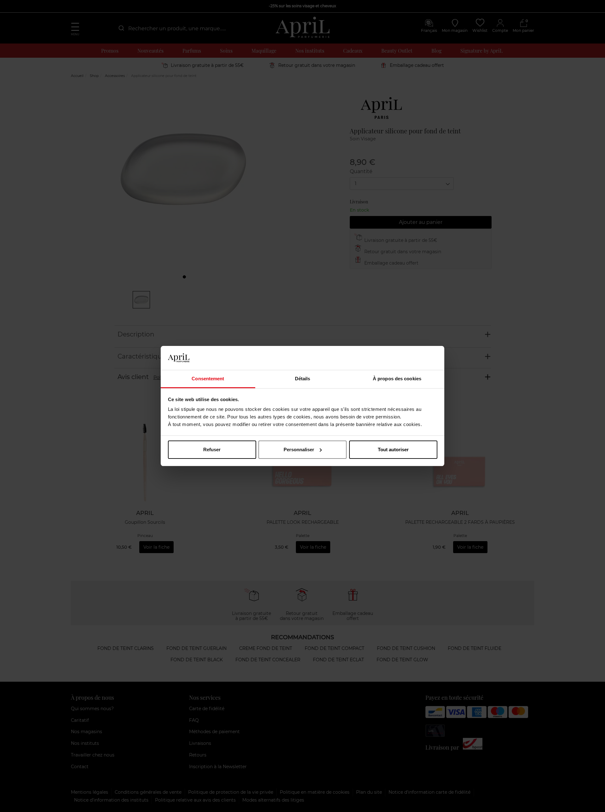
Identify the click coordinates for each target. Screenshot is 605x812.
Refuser (212, 449)
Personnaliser (299, 449)
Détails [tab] (302, 378)
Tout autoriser (393, 449)
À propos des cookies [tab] (397, 378)
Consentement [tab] (208, 378)
